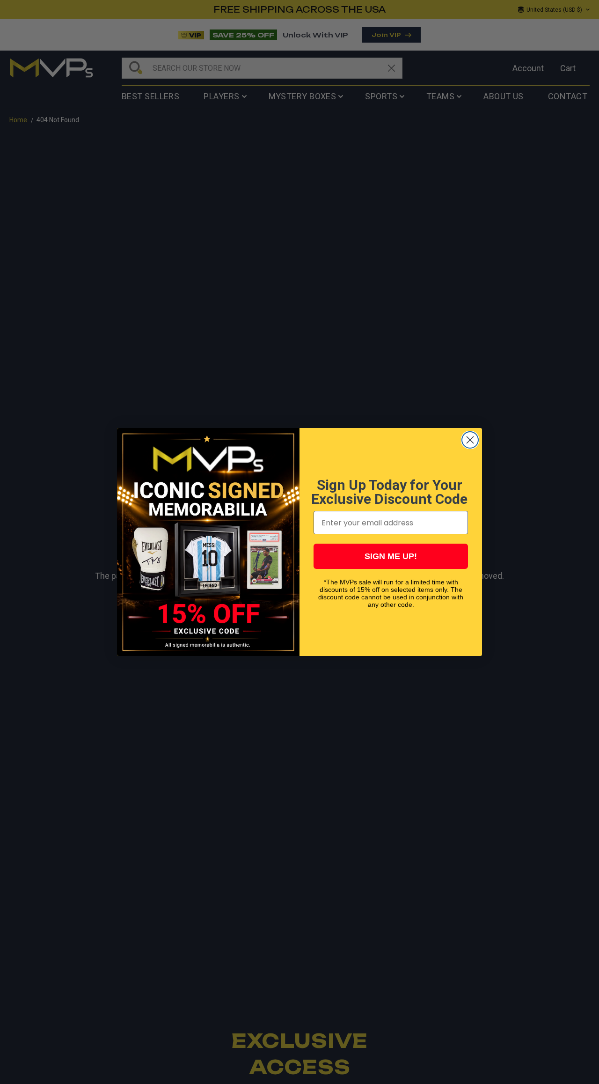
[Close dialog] (470, 440)
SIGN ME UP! (391, 556)
